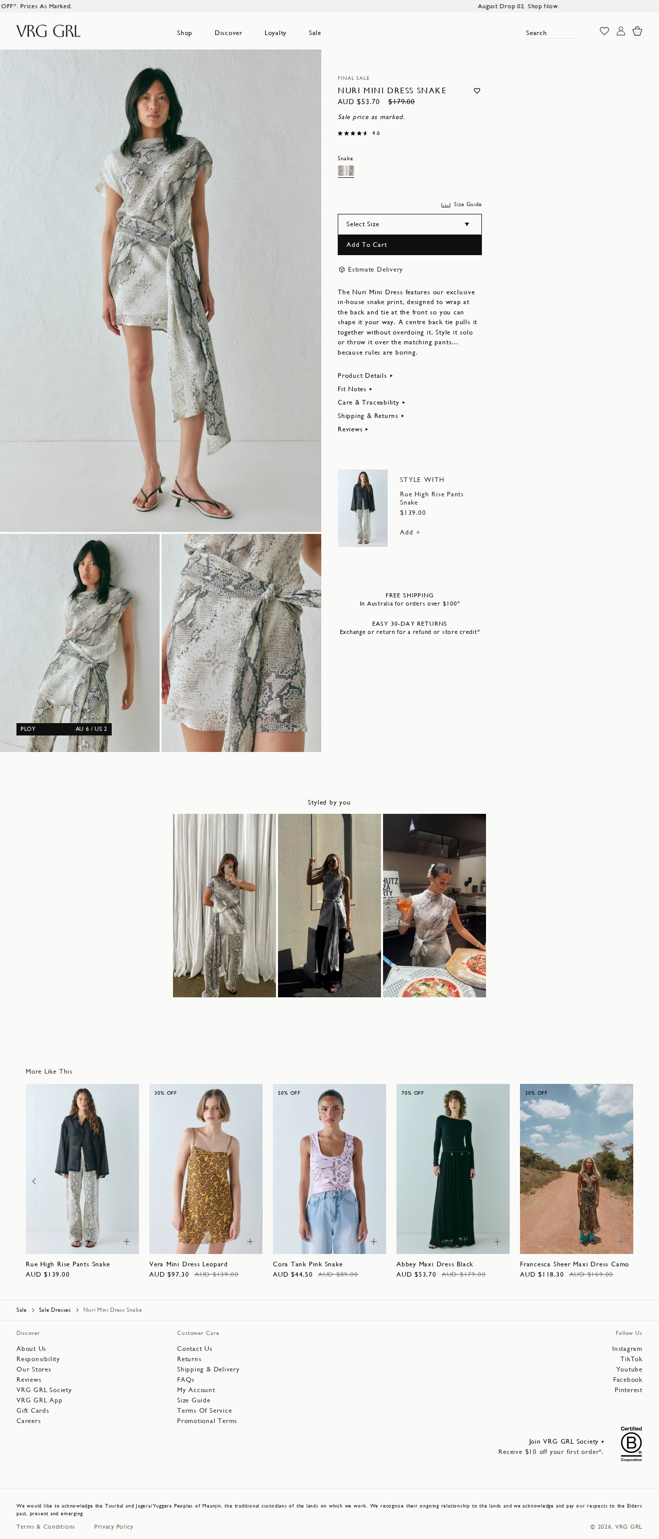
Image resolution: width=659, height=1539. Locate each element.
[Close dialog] (445, 602)
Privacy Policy (286, 939)
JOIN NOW (329, 910)
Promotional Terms (390, 939)
